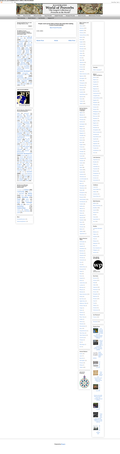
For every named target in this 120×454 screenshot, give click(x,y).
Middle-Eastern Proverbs (94, 15)
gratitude (28, 133)
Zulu (94, 152)
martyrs (24, 145)
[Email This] (37, 31)
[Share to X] (39, 31)
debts (18, 128)
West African (96, 145)
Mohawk (81, 291)
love (31, 62)
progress (23, 162)
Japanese (82, 62)
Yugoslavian (82, 233)
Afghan (81, 112)
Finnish (81, 146)
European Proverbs (70, 15)
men (31, 64)
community (20, 44)
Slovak (81, 213)
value (20, 177)
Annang (95, 84)
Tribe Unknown (83, 335)
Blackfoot (82, 250)
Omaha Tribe (82, 305)
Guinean (95, 107)
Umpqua (81, 339)
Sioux (81, 328)
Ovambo (95, 125)
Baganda (95, 88)
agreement (26, 113)
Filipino (94, 234)
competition (27, 123)
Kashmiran (95, 289)
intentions (19, 141)
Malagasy (95, 113)
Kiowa (81, 280)
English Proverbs (59, 15)
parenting (20, 206)
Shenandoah (82, 326)
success (24, 81)
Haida (81, 271)
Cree (81, 262)
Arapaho (81, 246)
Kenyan (94, 109)
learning (23, 62)
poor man (30, 155)
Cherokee (82, 253)
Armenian (82, 119)
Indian (81, 53)
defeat (20, 129)
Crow (81, 264)
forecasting (21, 131)
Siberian (81, 208)
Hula (94, 238)
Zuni (81, 346)
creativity (28, 127)
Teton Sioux (82, 333)
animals (29, 38)
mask (29, 145)
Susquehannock (83, 330)
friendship (26, 49)
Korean (81, 66)
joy (31, 58)
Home (19, 15)
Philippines (95, 250)
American (82, 28)
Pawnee (81, 312)
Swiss (81, 222)
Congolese (95, 95)
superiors (23, 173)
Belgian (81, 128)
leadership (29, 61)
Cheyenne (82, 255)
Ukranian (82, 226)
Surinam (95, 177)
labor (18, 142)
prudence (19, 164)
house (18, 200)
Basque (81, 126)
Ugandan (95, 143)
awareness (22, 41)
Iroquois (81, 278)
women (18, 83)
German (81, 46)
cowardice (27, 125)
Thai (94, 303)
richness (26, 168)
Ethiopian (95, 102)
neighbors (19, 68)
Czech (81, 137)
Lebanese (82, 174)
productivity (27, 160)
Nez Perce (82, 298)
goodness (19, 51)
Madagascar (96, 111)
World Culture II (31, 18)
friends (19, 49)
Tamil (94, 300)
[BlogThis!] (38, 31)
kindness (21, 60)
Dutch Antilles (96, 189)
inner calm (27, 138)
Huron (81, 276)
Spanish (81, 96)
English (81, 41)
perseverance (20, 69)
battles (24, 119)
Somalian (95, 134)
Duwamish (82, 269)
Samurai (95, 212)
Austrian (81, 121)
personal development (24, 71)
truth (26, 176)
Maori (81, 183)
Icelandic (81, 160)
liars (25, 144)
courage (19, 125)
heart (30, 54)
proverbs (20, 76)
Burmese (95, 278)
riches (20, 168)
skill (18, 171)
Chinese (81, 32)
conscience (29, 44)
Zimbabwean (96, 150)
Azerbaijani (82, 124)
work (31, 83)
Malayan (95, 241)
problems (29, 74)
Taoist (81, 98)
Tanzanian (95, 141)
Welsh (81, 229)
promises (30, 162)
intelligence (28, 139)
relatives (18, 209)
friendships (19, 50)
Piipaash (81, 314)
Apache (81, 243)
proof (21, 163)
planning (23, 155)
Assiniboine (82, 248)
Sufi (94, 214)
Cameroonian (96, 93)
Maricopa (82, 287)
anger (27, 114)
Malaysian (95, 243)
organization (28, 149)
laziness (23, 142)
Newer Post (40, 40)
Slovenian (82, 215)
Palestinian (82, 188)
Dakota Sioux (82, 266)
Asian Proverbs (48, 15)
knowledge (29, 60)
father (22, 195)
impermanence (21, 137)
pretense (30, 158)
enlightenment (29, 45)
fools (27, 47)
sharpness (28, 170)
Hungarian (82, 158)
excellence (28, 46)
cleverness (23, 120)
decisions (30, 128)
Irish (80, 57)
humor (27, 57)
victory (25, 177)
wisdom (19, 82)
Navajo (81, 296)
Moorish (81, 358)
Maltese (81, 181)
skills (23, 171)
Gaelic (81, 353)
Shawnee (82, 323)
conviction (28, 124)
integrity (25, 58)
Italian (81, 60)
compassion (19, 123)
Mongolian (95, 294)
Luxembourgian (83, 178)
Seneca (81, 321)
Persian (81, 362)
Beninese (95, 91)
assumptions (28, 116)
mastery (18, 146)
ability (18, 113)
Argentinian (95, 159)
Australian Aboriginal (97, 228)
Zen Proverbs (41, 18)
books (21, 42)
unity (31, 176)
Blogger (63, 444)
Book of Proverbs (97, 205)
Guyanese (95, 168)
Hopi (81, 273)
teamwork (29, 173)
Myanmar (95, 296)
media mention (23, 64)
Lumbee (81, 285)
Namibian (95, 118)
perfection (27, 68)
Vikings (81, 365)
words (24, 83)
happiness (27, 53)
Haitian (94, 191)
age (31, 36)
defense (25, 129)
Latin (81, 71)
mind (18, 148)
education (21, 45)
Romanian (25, 36)
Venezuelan (95, 180)
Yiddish (81, 103)
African (81, 25)
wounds (21, 85)
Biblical (94, 203)
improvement (19, 138)
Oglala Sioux (82, 301)
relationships (20, 77)
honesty (19, 57)
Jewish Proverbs (82, 15)
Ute (80, 342)
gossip (27, 51)
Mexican (95, 171)
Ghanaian (82, 48)
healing (18, 54)
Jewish (81, 64)
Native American (21, 18)
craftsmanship (20, 127)
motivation (26, 67)
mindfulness (22, 65)
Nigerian (81, 76)
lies (29, 144)
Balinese (95, 231)
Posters (94, 317)
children (26, 190)
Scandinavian (82, 201)
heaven (21, 55)
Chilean (94, 164)
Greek (18, 36)
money (27, 65)
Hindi (94, 282)
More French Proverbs (56, 27)
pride (21, 159)
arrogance (22, 116)
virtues (30, 177)
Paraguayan (95, 173)
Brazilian (95, 161)
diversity (20, 130)
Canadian (82, 135)
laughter (21, 61)
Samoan (95, 252)
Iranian (81, 55)
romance (26, 209)
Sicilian (81, 210)
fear (31, 130)
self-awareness (28, 79)
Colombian (95, 166)
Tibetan (94, 305)
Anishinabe (82, 241)
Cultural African (83, 35)
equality (21, 46)
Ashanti (94, 86)
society (18, 211)
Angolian (95, 81)
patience (19, 150)
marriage (29, 202)
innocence (19, 58)
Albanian (81, 115)
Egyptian (95, 100)
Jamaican (95, 194)
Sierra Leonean (96, 132)
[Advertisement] (98, 43)
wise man (27, 82)
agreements (19, 114)
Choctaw (81, 257)
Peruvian (95, 175)
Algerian (95, 79)
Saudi (81, 89)
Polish (81, 80)
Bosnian (81, 131)
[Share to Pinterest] (42, 31)
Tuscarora (82, 337)
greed (25, 134)
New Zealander (96, 247)
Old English (82, 360)
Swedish (81, 219)
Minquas (81, 289)
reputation (30, 77)
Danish (81, 37)
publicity (28, 164)
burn (29, 42)
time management (28, 175)
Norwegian (82, 78)
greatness (19, 53)
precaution (25, 73)
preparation (22, 158)
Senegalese (95, 129)
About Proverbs (27, 15)
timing (20, 176)
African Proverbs (38, 15)
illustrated (95, 321)
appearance (19, 115)
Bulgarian (82, 133)
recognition (27, 166)
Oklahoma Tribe (83, 303)
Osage (81, 307)
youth (18, 212)
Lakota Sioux (82, 282)
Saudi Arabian (83, 199)
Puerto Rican (96, 196)
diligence (30, 129)
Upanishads (95, 219)
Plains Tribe (82, 317)
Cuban (94, 187)
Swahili (94, 139)
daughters (30, 191)
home (28, 55)
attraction (19, 118)
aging (21, 38)
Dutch (81, 39)
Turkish (81, 101)
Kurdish (81, 69)
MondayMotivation (21, 219)
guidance (30, 134)
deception (23, 128)
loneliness (27, 200)
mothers (19, 66)
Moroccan (95, 116)
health (25, 54)
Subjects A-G (51, 18)
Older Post (71, 40)
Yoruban (95, 148)
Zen (94, 221)
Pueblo (81, 319)
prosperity (27, 163)
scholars (21, 79)
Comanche (82, 260)
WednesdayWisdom (21, 221)
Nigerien (95, 123)
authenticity (27, 118)
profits (18, 162)
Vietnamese (95, 310)
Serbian (81, 206)
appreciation (29, 115)
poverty (21, 157)
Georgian (82, 151)
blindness (30, 41)
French (81, 44)
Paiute (81, 310)
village (23, 211)
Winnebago (82, 344)
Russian (81, 87)
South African (82, 94)
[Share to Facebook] (41, 31)
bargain (18, 119)
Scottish (81, 92)
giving (27, 50)
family (18, 47)
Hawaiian (95, 236)
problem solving (20, 74)
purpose (19, 166)
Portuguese (82, 82)
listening (18, 145)
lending (21, 144)
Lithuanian (82, 176)
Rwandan (95, 127)
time (20, 175)
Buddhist (81, 30)
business (29, 119)
